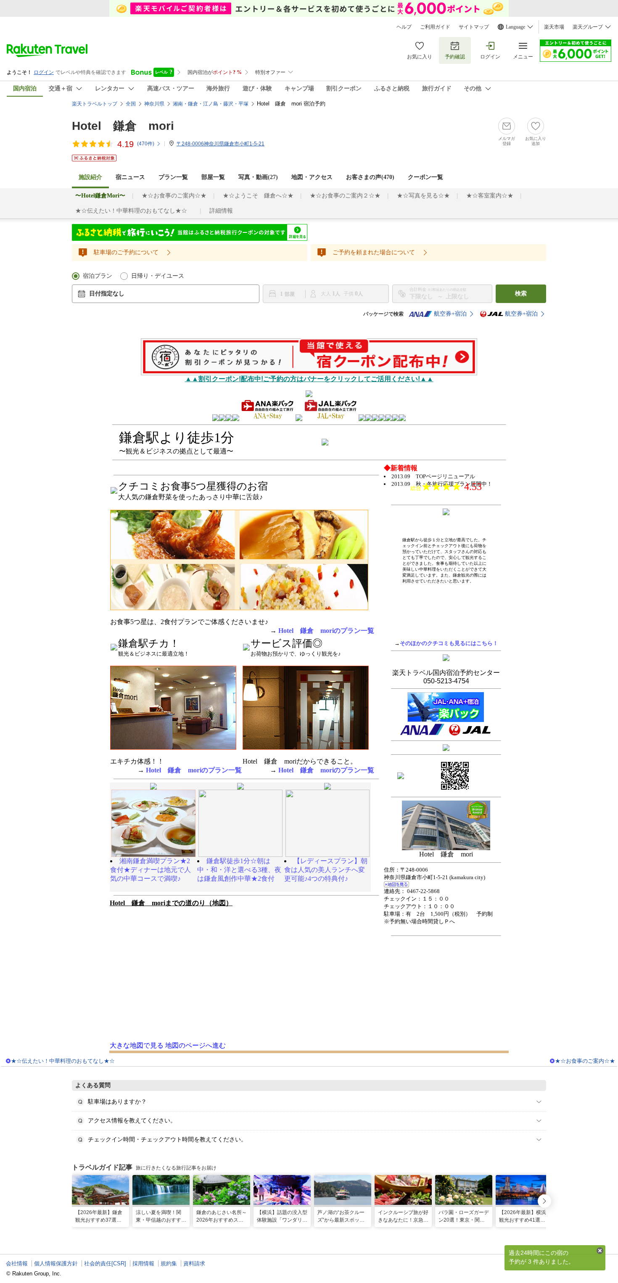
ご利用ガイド (435, 27)
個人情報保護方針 (56, 1263)
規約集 (169, 1263)
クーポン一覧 (425, 177)
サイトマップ (474, 27)
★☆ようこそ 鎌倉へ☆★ (258, 195)
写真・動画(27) (258, 177)
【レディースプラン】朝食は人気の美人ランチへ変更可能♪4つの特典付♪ (325, 869)
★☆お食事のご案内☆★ (174, 195)
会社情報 (17, 1263)
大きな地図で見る (137, 1045)
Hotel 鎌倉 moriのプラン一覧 (326, 630)
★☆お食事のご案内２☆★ (345, 195)
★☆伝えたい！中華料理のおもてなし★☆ (134, 211)
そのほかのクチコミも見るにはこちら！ (449, 643)
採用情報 (143, 1263)
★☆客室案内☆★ (489, 195)
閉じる (600, 1250)
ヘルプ (404, 27)
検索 (521, 293)
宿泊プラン (97, 276)
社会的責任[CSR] (105, 1263)
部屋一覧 (213, 177)
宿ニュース (130, 177)
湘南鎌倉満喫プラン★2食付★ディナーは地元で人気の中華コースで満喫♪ (150, 869)
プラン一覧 (173, 177)
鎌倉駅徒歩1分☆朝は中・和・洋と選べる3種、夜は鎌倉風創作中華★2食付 (239, 869)
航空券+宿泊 (450, 314)
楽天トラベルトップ (94, 104)
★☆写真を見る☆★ (423, 195)
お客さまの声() (370, 177)
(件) (145, 143)
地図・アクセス (312, 177)
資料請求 (194, 1263)
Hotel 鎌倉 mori (123, 125)
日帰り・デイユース (157, 276)
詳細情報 (221, 211)
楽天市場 (554, 27)
